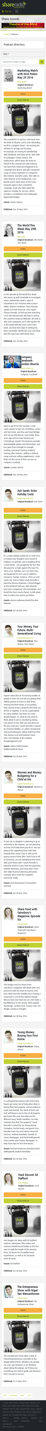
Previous (13, 1395)
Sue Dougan (23, 924)
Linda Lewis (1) (27, 368)
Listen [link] (23, 94)
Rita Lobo (21, 237)
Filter (5, 54)
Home (6, 34)
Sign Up (8, 11)
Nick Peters (22, 82)
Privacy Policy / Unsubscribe (7, 1421)
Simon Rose (22, 1298)
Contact (34, 1418)
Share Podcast (23, 100)
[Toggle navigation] (16, 11)
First (5, 1395)
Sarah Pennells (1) (25, 499)
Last (29, 1395)
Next (22, 1395)
